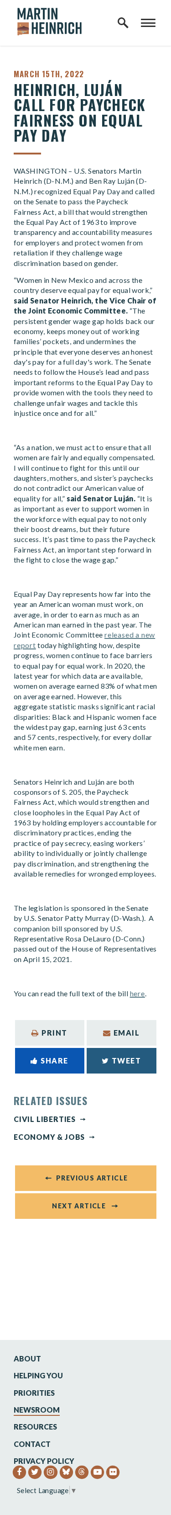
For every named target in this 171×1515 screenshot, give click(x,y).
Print (54, 1032)
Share (54, 1060)
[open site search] (123, 23)
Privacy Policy (44, 1461)
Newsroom (37, 1409)
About (27, 1358)
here (137, 993)
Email (127, 1032)
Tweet (126, 1060)
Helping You (38, 1375)
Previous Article (92, 1178)
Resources (35, 1426)
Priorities (34, 1392)
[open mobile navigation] (148, 22)
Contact (32, 1444)
